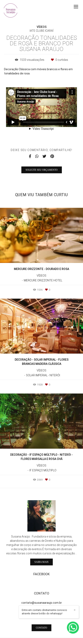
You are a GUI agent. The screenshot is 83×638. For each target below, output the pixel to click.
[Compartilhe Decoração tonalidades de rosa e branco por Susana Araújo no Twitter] (44, 156)
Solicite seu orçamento (42, 169)
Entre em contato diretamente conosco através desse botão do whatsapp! (44, 612)
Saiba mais (41, 562)
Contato (41, 627)
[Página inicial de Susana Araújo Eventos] (10, 10)
